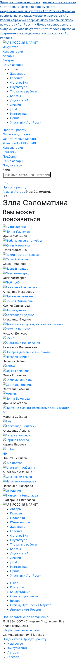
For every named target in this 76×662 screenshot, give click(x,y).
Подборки (10, 156)
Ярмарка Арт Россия (25, 609)
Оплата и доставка (16, 134)
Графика (16, 78)
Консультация (13, 51)
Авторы (8, 56)
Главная (8, 191)
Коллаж (15, 96)
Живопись (17, 73)
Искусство (10, 47)
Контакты (10, 152)
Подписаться (12, 165)
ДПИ (13, 109)
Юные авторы (13, 65)
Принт (14, 118)
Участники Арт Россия (26, 122)
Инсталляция (19, 113)
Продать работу (14, 130)
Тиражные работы (23, 91)
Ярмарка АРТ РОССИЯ (19, 143)
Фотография (19, 82)
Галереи (9, 60)
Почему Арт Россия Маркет (30, 605)
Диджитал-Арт (21, 100)
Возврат (16, 600)
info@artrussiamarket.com (21, 630)
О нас (14, 583)
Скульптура (18, 87)
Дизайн (15, 105)
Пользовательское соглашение (25, 617)
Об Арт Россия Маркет (19, 139)
